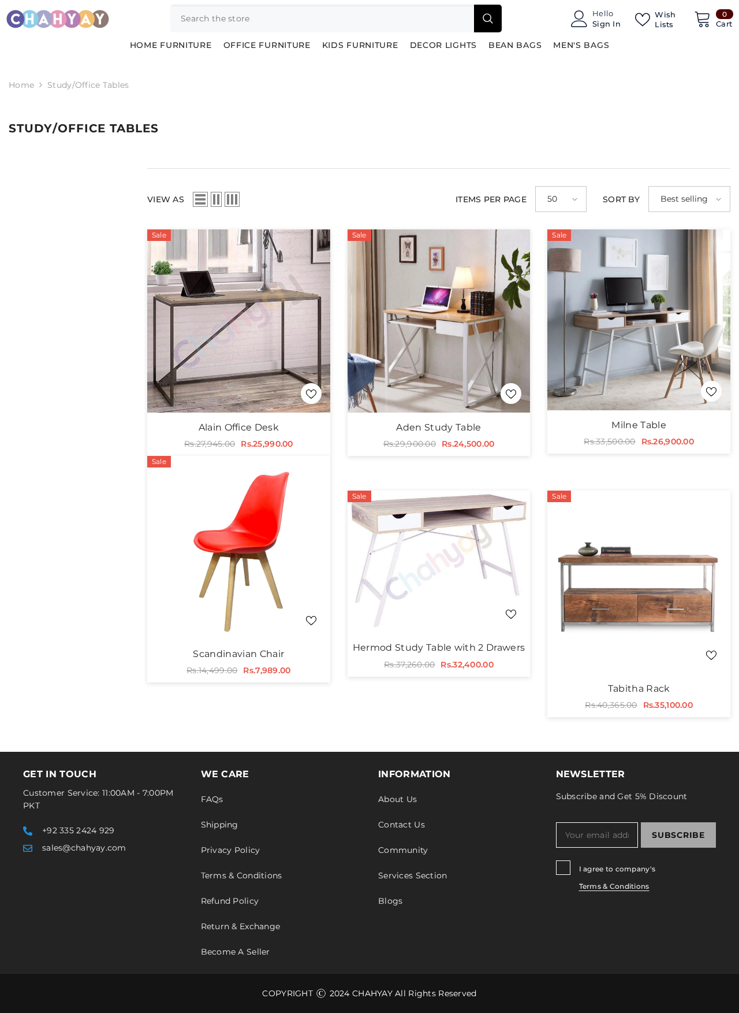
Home (21, 85)
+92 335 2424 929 (78, 830)
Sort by (621, 199)
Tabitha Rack (639, 688)
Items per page (491, 199)
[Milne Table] (638, 319)
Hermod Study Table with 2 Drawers (439, 647)
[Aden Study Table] (439, 321)
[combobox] (322, 18)
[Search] (336, 18)
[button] (200, 199)
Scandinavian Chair (238, 653)
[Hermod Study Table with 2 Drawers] (439, 562)
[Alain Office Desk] (238, 321)
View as (165, 199)
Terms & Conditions (614, 886)
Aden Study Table (438, 427)
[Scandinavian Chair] (238, 547)
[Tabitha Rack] (638, 582)
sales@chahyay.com (84, 848)
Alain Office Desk (239, 427)
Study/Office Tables (88, 85)
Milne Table (638, 425)
